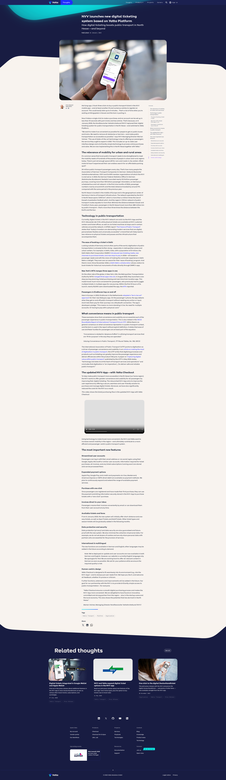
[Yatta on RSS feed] (127, 718)
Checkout (95, 731)
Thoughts (66, 2)
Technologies (118, 737)
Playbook (117, 734)
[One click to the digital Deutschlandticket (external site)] (158, 678)
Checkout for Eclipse (99, 734)
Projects (150, 2)
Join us (139, 750)
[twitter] (83, 625)
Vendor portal (74, 734)
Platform (100, 616)
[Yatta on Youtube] (120, 718)
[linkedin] (87, 625)
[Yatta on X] (106, 718)
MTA (124, 287)
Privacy (175, 775)
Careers (160, 2)
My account (74, 731)
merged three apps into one (104, 277)
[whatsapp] (91, 625)
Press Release (68, 701)
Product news (141, 737)
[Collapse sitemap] (113, 770)
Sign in (175, 2)
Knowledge (140, 734)
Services (117, 731)
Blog (138, 731)
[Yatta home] (53, 2)
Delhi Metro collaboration (120, 263)
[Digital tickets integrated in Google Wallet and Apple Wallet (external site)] (68, 681)
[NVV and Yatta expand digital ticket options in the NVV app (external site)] (113, 680)
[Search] (166, 2)
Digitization (110, 616)
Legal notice (167, 775)
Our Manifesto (74, 737)
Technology (140, 740)
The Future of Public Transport (128, 227)
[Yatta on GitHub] (113, 718)
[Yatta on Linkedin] (98, 718)
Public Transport (88, 616)
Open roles (140, 753)
